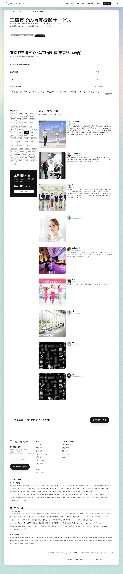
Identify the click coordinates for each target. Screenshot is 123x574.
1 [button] (49, 146)
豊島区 (31, 123)
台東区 (19, 116)
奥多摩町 (31, 154)
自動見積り (107, 3)
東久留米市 (27, 145)
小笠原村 (13, 164)
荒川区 (18, 126)
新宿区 (31, 113)
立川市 (13, 132)
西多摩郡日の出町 (15, 154)
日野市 (26, 138)
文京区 (13, 116)
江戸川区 (26, 129)
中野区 (19, 123)
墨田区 (25, 116)
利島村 (19, 157)
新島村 (25, 157)
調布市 (25, 135)
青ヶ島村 (33, 161)
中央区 (20, 113)
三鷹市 (26, 132)
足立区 (13, 129)
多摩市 (21, 148)
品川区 (13, 119)
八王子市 (33, 129)
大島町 (13, 157)
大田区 (25, 119)
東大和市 (13, 145)
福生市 (26, 142)
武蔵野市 (19, 132)
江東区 (31, 116)
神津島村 (32, 157)
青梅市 (32, 132)
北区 (12, 126)
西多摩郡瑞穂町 (31, 151)
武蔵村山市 (14, 148)
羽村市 (33, 148)
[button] (70, 3)
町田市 (31, 135)
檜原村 (24, 154)
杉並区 (25, 123)
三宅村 (13, 161)
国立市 (20, 142)
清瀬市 (20, 145)
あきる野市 (14, 151)
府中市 (13, 135)
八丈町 (26, 161)
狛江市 (32, 142)
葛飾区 (19, 129)
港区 (26, 113)
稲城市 (27, 148)
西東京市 (22, 151)
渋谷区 (13, 123)
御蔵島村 (19, 161)
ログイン (118, 3)
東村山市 (33, 138)
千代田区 (13, 113)
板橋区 (24, 126)
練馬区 (30, 126)
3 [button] (54, 146)
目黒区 (19, 119)
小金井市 (13, 138)
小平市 (20, 138)
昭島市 (19, 135)
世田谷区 (32, 119)
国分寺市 (13, 142)
